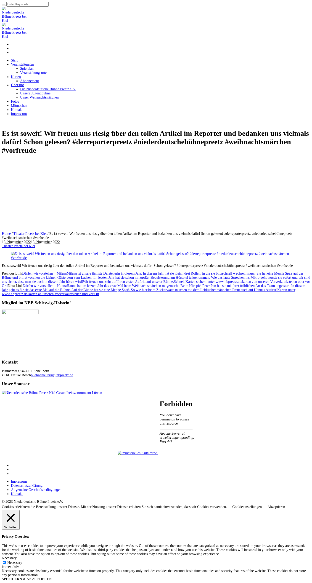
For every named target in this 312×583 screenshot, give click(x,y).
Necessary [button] (9, 558)
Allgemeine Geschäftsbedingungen (36, 490)
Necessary (14, 562)
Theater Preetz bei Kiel (30, 233)
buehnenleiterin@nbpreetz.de (52, 375)
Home (6, 233)
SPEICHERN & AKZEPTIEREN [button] (27, 579)
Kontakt (17, 494)
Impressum (19, 481)
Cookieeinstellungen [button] (247, 507)
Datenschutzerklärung (26, 485)
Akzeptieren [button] (276, 507)
